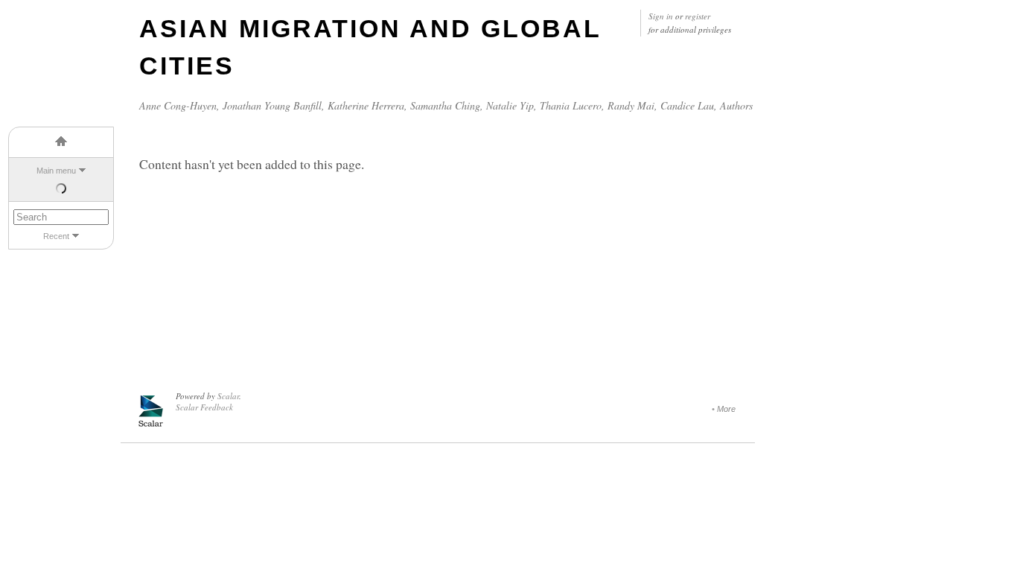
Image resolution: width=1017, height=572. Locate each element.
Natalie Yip (510, 105)
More (726, 408)
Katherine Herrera (366, 105)
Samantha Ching (445, 105)
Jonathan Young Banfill (272, 105)
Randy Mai (631, 105)
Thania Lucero (571, 105)
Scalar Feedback (204, 407)
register (697, 16)
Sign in (660, 16)
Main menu (56, 170)
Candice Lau (687, 105)
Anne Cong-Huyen (178, 105)
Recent (56, 236)
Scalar (228, 395)
